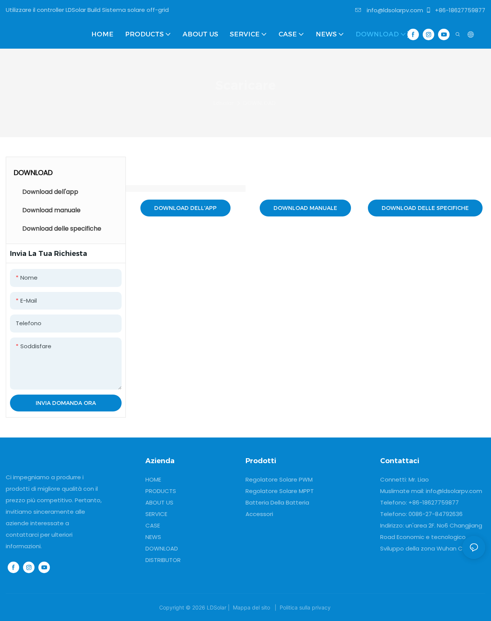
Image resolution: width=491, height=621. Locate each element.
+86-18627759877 (459, 10)
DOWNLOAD (259, 103)
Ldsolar (224, 103)
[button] (409, 34)
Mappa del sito (251, 607)
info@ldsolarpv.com (394, 10)
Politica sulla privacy (305, 607)
